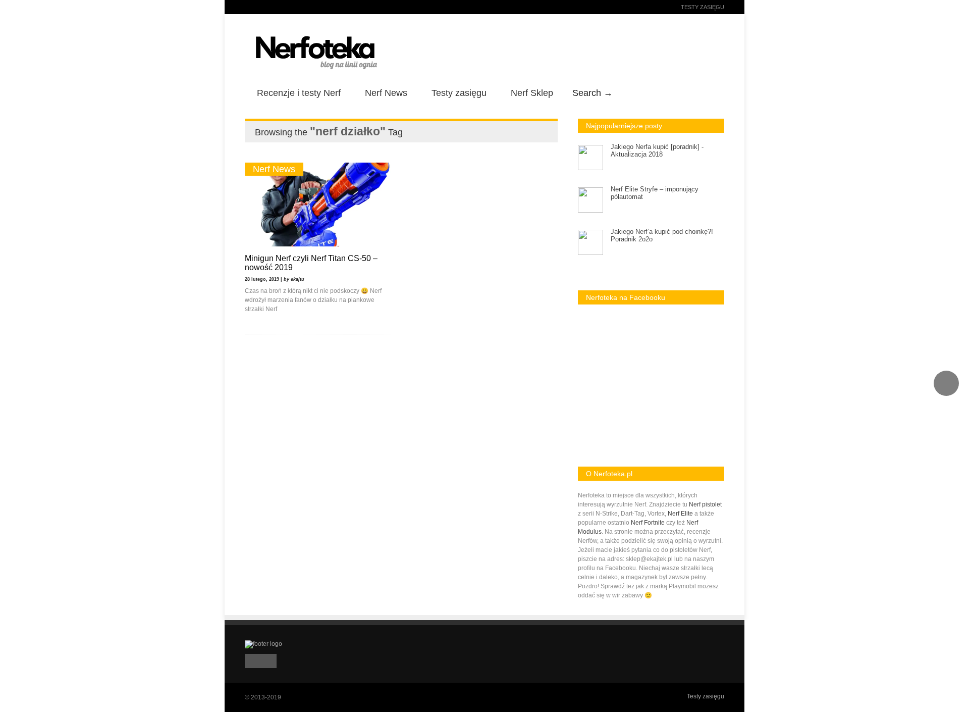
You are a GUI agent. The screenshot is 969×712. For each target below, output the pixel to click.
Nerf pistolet (705, 504)
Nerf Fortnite (648, 522)
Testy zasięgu (702, 7)
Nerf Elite (680, 513)
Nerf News (386, 93)
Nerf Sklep (532, 93)
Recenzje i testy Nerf (299, 93)
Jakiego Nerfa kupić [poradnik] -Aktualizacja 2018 (657, 150)
